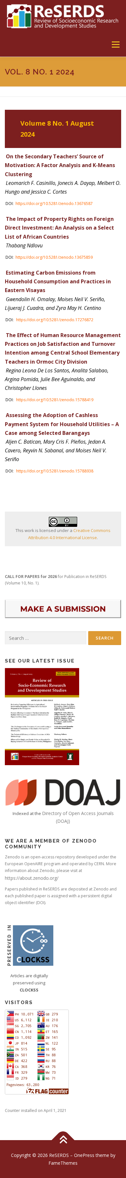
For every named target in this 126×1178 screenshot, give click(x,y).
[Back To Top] (63, 1139)
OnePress (84, 1155)
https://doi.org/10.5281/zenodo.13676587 (54, 203)
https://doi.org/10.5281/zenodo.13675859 (54, 257)
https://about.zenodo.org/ (31, 878)
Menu (115, 44)
